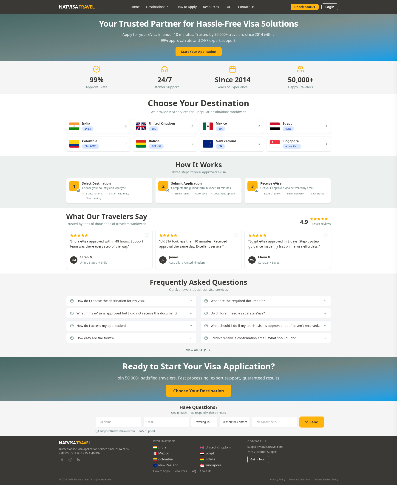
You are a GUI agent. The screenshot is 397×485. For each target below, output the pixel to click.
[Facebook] (62, 459)
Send (313, 422)
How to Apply (186, 7)
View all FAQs (196, 350)
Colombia (165, 459)
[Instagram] (70, 459)
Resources (211, 7)
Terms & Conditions (299, 479)
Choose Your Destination (198, 391)
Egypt (209, 453)
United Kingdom (218, 447)
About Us (205, 471)
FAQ (228, 7)
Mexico (163, 453)
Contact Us (246, 7)
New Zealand (168, 465)
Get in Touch (258, 459)
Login (329, 7)
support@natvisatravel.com (265, 447)
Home (135, 7)
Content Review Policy (326, 479)
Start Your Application (198, 51)
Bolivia (210, 459)
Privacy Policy (277, 479)
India (162, 447)
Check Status (304, 7)
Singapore (213, 465)
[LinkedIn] (78, 459)
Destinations (155, 7)
